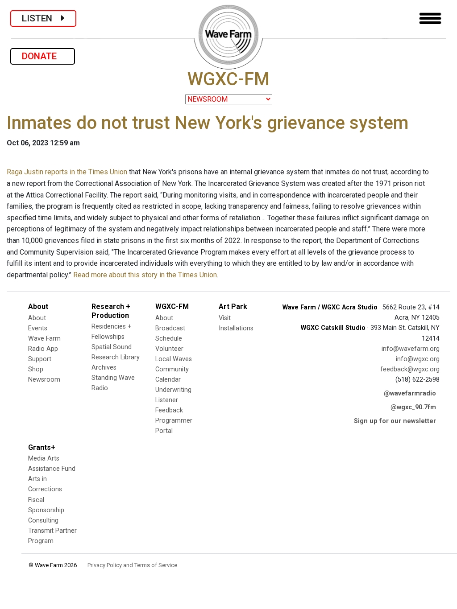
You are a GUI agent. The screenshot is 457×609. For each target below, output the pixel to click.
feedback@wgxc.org (410, 369)
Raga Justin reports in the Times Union (67, 172)
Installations (236, 328)
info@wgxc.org (418, 359)
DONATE (42, 56)
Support (39, 359)
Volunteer (169, 349)
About (37, 318)
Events (37, 328)
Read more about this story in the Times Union (145, 275)
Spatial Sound (111, 347)
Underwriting (173, 390)
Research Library (115, 357)
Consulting (43, 520)
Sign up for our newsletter (395, 421)
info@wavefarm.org (411, 349)
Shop (35, 369)
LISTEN (41, 18)
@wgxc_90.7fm (413, 407)
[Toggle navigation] (430, 18)
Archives (103, 367)
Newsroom (44, 379)
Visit (225, 318)
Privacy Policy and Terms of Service (132, 565)
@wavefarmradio (410, 393)
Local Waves (173, 359)
